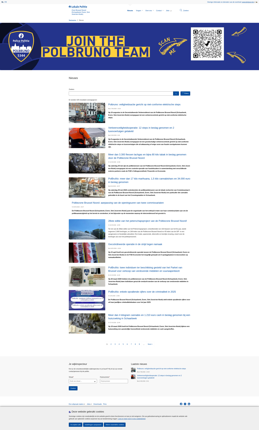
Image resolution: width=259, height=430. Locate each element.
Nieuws (130, 10)
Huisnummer (104, 377)
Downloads (97, 404)
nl (3, 2)
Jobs (167, 10)
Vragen (138, 10)
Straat (71, 377)
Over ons (148, 10)
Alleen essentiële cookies (115, 425)
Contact (159, 10)
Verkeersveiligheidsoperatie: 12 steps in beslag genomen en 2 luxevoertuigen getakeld (159, 377)
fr (6, 2)
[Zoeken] (176, 93)
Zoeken (71, 89)
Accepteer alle (75, 425)
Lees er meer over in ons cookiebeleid (131, 419)
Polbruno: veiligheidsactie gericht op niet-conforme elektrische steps (161, 368)
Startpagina (72, 20)
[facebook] (181, 404)
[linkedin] (189, 404)
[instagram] (185, 404)
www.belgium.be (248, 2)
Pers (105, 404)
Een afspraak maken (76, 404)
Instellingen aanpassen (93, 425)
